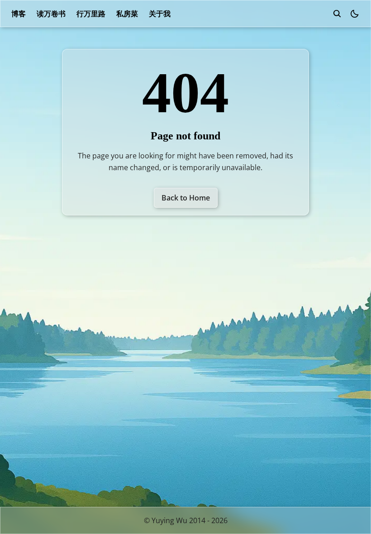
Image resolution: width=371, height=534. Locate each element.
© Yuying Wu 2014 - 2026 (186, 520)
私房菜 (127, 14)
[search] (337, 13)
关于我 (160, 14)
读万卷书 (51, 14)
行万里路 (90, 14)
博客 (18, 14)
